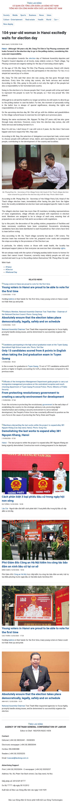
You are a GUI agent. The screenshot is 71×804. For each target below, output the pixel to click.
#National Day (11, 272)
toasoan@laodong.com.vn (17, 758)
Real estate (30, 19)
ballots (11, 299)
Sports (23, 15)
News (41, 15)
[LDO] (35, 284)
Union (49, 15)
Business (32, 15)
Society (6, 15)
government (47, 404)
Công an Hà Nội (20, 574)
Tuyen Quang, (33, 366)
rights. (63, 248)
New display (8, 24)
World (48, 19)
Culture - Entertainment (12, 19)
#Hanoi (8, 267)
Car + (56, 19)
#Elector (9, 269)
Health (40, 19)
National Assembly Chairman (13, 329)
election (32, 58)
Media (14, 15)
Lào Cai (5, 508)
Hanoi (4, 49)
